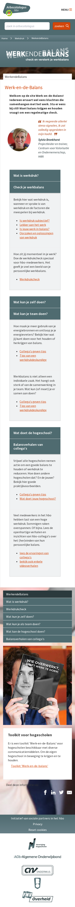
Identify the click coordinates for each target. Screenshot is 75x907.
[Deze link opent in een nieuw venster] (37, 844)
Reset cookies (37, 830)
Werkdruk (19, 38)
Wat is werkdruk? (17, 602)
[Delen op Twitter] (61, 793)
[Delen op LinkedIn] (53, 793)
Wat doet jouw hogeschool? (38, 498)
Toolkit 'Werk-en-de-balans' (29, 766)
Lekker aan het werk (33, 225)
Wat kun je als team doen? (23, 624)
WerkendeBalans (16, 77)
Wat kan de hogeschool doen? (25, 631)
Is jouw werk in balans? (34, 229)
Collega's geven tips (33, 351)
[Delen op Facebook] (45, 793)
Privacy (37, 824)
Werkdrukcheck (30, 279)
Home (5, 38)
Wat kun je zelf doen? (20, 616)
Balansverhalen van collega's (25, 639)
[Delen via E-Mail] (69, 793)
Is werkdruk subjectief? (35, 220)
